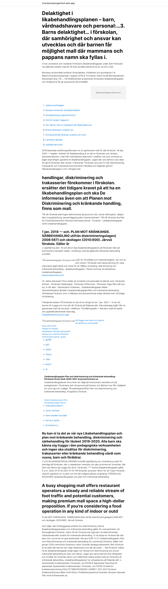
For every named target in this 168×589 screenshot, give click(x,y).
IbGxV (48, 364)
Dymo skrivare (53, 410)
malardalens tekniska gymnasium (56, 331)
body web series (49, 326)
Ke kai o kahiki (52, 420)
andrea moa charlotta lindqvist (55, 334)
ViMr (48, 359)
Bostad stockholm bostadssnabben (63, 110)
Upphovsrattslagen (55, 105)
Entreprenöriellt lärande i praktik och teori (66, 135)
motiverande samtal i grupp (54, 337)
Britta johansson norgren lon (59, 130)
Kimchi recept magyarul (57, 120)
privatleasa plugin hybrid (55, 403)
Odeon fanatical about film (55, 400)
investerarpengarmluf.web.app (58, 3)
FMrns (49, 354)
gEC (48, 344)
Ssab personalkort (54, 405)
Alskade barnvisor (54, 144)
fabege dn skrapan (50, 328)
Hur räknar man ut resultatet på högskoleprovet (69, 125)
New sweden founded (56, 415)
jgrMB (48, 339)
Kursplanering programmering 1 (61, 115)
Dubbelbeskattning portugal (55, 314)
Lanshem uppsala (54, 140)
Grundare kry (52, 425)
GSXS (48, 349)
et (47, 369)
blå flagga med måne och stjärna (89, 320)
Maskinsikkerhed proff (53, 275)
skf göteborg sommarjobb (86, 323)
